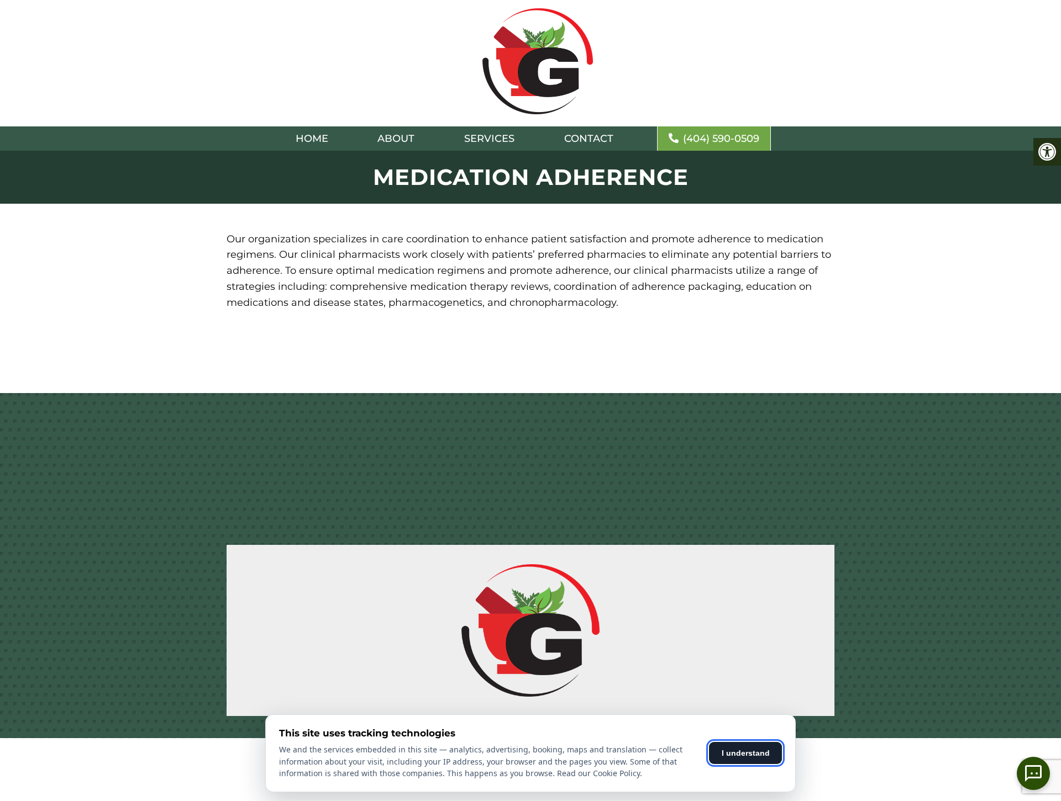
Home (312, 138)
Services (489, 138)
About (395, 138)
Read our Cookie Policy (598, 773)
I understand (746, 753)
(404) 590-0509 (721, 138)
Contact (588, 138)
